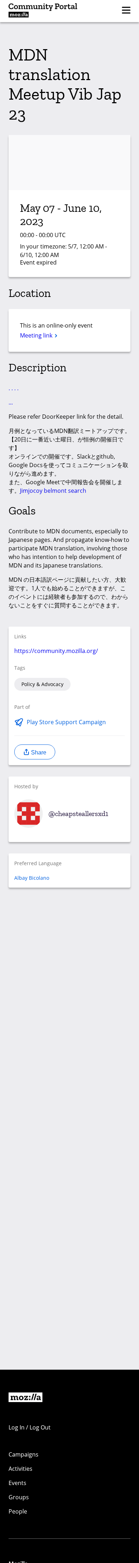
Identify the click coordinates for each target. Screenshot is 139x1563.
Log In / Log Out (30, 1427)
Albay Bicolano (31, 877)
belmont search (65, 491)
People (18, 1511)
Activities (20, 1469)
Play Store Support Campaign (66, 722)
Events (17, 1483)
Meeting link (37, 335)
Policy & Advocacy (42, 684)
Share (38, 752)
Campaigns (23, 1454)
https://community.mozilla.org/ (56, 651)
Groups (19, 1497)
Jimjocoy (31, 491)
